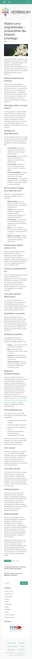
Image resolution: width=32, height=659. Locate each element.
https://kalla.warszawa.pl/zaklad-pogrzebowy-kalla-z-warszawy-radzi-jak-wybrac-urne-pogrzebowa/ (15, 400)
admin (5, 41)
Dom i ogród (8, 596)
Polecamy (22, 643)
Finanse (7, 599)
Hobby (7, 601)
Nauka (7, 607)
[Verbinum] (16, 11)
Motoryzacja (8, 604)
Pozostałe (7, 609)
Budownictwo (9, 594)
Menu (8, 2)
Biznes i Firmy (15, 561)
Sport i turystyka (9, 614)
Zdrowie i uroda (9, 617)
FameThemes (20, 655)
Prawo (7, 612)
